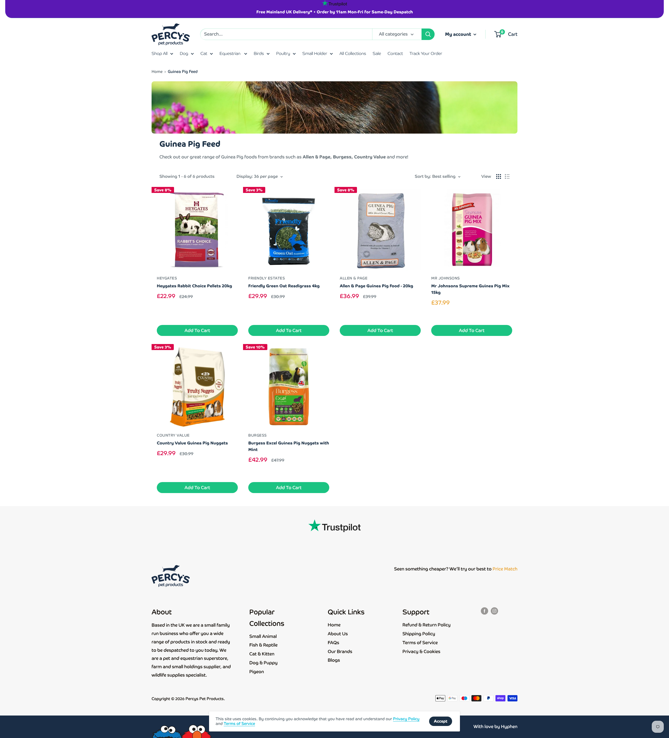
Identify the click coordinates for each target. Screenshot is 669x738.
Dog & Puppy (263, 663)
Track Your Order (426, 53)
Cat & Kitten (261, 654)
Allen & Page (353, 278)
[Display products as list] (507, 176)
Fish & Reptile (263, 645)
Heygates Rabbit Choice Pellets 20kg (194, 286)
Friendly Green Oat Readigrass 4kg (284, 286)
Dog (184, 53)
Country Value (173, 435)
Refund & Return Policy (426, 625)
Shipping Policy (418, 634)
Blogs (334, 660)
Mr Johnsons (445, 278)
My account (458, 34)
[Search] (428, 34)
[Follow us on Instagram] (494, 611)
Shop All (160, 53)
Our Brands (340, 651)
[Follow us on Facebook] (484, 611)
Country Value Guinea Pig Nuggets (192, 443)
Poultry (283, 53)
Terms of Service (420, 642)
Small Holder (314, 53)
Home (157, 71)
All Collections (352, 53)
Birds (259, 53)
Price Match (505, 569)
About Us (338, 634)
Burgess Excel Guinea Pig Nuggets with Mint (288, 446)
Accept (440, 721)
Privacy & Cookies (421, 651)
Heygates (167, 278)
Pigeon (256, 671)
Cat (203, 53)
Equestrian (230, 53)
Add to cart (197, 330)
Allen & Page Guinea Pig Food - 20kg (376, 286)
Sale (377, 53)
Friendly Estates (266, 278)
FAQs (333, 642)
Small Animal (263, 636)
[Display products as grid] (498, 176)
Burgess (257, 435)
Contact (395, 53)
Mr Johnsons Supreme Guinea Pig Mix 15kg (470, 289)
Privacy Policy (406, 718)
